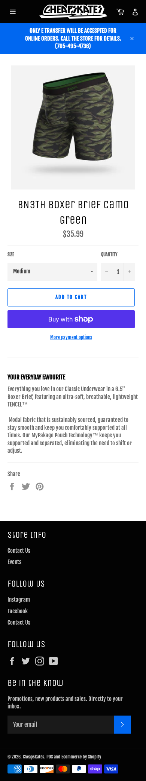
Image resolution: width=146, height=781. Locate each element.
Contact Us (18, 550)
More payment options (71, 337)
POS (49, 757)
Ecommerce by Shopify (81, 757)
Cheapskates (33, 757)
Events (14, 562)
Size (10, 254)
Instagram (18, 599)
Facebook (17, 611)
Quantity (109, 254)
